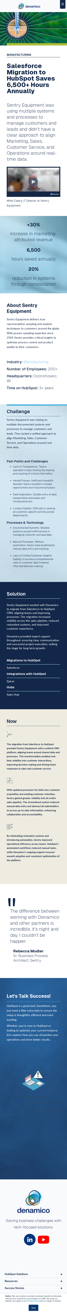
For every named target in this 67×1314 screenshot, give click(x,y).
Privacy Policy (33, 1300)
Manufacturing (36, 362)
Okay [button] (33, 1307)
